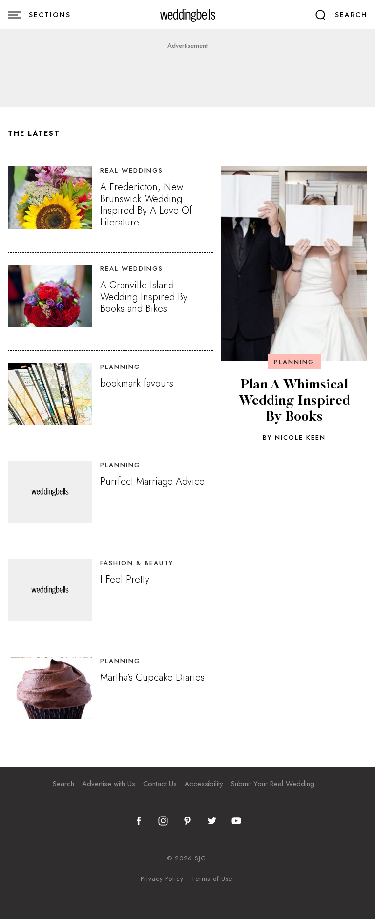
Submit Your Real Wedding (272, 783)
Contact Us (160, 783)
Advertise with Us (108, 783)
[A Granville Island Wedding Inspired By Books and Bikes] (50, 296)
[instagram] (163, 821)
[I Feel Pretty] (50, 590)
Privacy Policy (162, 879)
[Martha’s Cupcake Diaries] (50, 688)
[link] (187, 15)
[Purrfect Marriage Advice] (50, 492)
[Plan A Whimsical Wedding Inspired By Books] (294, 263)
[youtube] (236, 821)
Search (63, 783)
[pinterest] (187, 821)
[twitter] (212, 821)
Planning (294, 362)
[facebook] (138, 821)
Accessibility (204, 783)
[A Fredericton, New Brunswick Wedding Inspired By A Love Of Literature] (50, 197)
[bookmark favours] (50, 394)
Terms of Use (211, 879)
